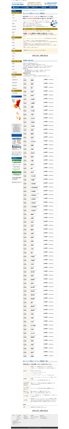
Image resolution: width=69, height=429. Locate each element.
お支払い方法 (33, 418)
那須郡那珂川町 (15, 79)
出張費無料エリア (26, 418)
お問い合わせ (42, 415)
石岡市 (13, 66)
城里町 (13, 32)
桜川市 (13, 69)
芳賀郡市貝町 (14, 82)
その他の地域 (14, 72)
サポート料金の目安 (32, 10)
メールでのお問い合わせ (43, 418)
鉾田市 (13, 63)
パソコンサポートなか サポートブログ (34, 50)
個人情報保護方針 (15, 421)
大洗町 (13, 45)
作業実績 (18, 419)
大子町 (13, 58)
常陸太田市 (14, 26)
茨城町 (13, 42)
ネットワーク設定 (39, 10)
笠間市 (13, 39)
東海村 (13, 23)
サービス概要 (18, 415)
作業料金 (27, 10)
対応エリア (25, 415)
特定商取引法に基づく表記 (17, 422)
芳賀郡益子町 (14, 85)
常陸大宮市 (14, 29)
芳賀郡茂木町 (14, 88)
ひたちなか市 (14, 20)
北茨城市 (13, 53)
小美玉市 (13, 48)
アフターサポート (19, 418)
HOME (24, 10)
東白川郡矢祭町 (15, 93)
